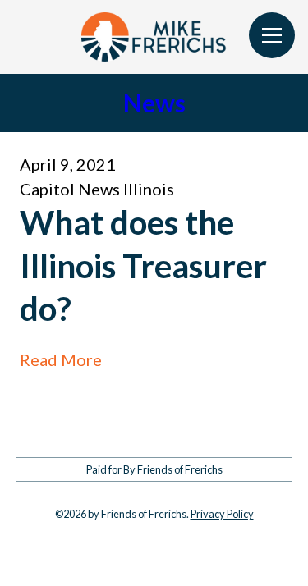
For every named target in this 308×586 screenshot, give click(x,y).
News (154, 102)
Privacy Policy (222, 513)
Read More (61, 359)
